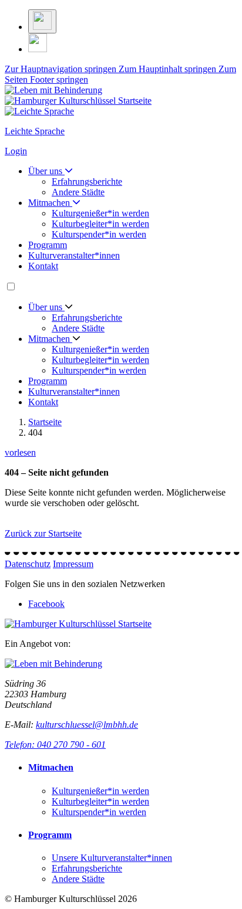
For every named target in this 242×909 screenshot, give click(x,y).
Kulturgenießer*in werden (100, 213)
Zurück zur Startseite (43, 533)
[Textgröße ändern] (42, 21)
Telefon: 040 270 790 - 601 (55, 744)
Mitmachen (50, 203)
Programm (47, 245)
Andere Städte (78, 192)
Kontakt (43, 266)
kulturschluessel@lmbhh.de (87, 725)
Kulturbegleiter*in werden (100, 224)
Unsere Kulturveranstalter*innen (112, 858)
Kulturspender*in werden (99, 234)
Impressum (73, 564)
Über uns (46, 171)
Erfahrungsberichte (87, 181)
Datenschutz (28, 564)
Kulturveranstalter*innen (74, 255)
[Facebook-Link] (37, 49)
